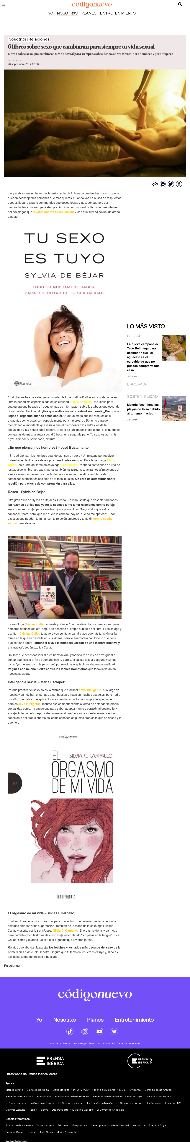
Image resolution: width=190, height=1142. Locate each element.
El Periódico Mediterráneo (108, 1097)
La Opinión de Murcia (70, 1103)
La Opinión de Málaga (100, 1103)
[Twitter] (171, 184)
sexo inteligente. (90, 690)
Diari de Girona (14, 1090)
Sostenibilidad (142, 397)
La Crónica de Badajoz (159, 1097)
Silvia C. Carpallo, (65, 930)
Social (134, 336)
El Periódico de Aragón (158, 1090)
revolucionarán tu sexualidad (53, 212)
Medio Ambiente (67, 1132)
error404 (137, 384)
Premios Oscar (15, 1132)
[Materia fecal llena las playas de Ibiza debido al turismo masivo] (174, 408)
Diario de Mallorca (104, 1090)
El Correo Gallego (82, 1110)
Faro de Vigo (134, 1097)
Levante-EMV (173, 1103)
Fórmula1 (63, 1125)
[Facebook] (179, 184)
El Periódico (44, 1097)
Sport (44, 1110)
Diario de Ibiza (61, 1090)
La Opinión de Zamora (130, 1103)
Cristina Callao (34, 624)
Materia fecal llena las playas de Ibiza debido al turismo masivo (143, 408)
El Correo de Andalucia (110, 1110)
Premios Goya (157, 1125)
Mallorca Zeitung (15, 1110)
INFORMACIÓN (81, 1090)
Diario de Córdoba (38, 1090)
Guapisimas (79, 1125)
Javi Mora (132, 377)
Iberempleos (98, 1125)
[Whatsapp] (163, 184)
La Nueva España (16, 1103)
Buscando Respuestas (19, 1125)
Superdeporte (60, 1110)
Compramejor (45, 1125)
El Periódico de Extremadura (72, 1097)
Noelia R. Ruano (18, 61)
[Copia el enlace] (154, 184)
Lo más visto (146, 326)
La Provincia (154, 1103)
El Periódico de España (19, 1097)
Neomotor (139, 1125)
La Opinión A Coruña (42, 1103)
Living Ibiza (46, 1132)
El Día (122, 1090)
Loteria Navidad (119, 1125)
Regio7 (33, 1110)
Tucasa (31, 1132)
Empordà (135, 1090)
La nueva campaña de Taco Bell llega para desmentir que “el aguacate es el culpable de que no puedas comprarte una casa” (143, 357)
